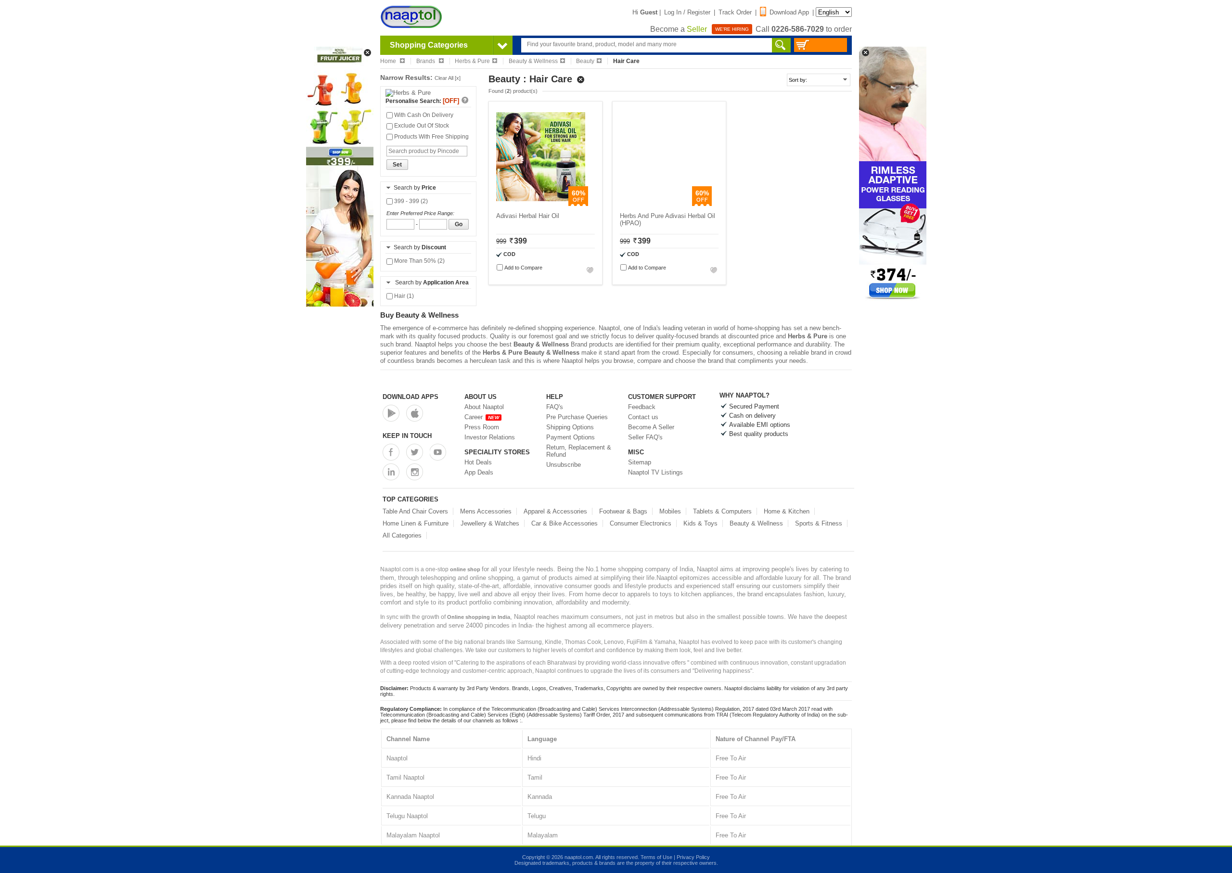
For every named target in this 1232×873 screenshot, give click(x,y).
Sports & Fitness (818, 523)
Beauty (585, 61)
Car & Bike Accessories (564, 523)
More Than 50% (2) (419, 260)
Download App (789, 12)
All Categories (402, 535)
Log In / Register (687, 12)
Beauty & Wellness (533, 61)
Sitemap (639, 462)
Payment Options (570, 437)
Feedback (641, 407)
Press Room (481, 427)
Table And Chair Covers (415, 511)
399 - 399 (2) (410, 201)
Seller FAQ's (645, 437)
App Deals (478, 472)
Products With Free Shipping (431, 136)
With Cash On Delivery (423, 115)
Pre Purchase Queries (577, 417)
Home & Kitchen (786, 511)
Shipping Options (570, 427)
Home (389, 61)
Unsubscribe (563, 464)
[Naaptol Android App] (391, 413)
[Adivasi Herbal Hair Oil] (540, 203)
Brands (426, 61)
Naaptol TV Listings (655, 472)
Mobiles (670, 511)
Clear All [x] (448, 78)
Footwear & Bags (623, 511)
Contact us (643, 417)
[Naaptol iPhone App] (414, 413)
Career (481, 417)
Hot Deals (478, 462)
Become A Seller (651, 427)
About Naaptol (484, 407)
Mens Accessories (486, 511)
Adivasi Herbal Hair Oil (527, 215)
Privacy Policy (693, 857)
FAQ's (554, 407)
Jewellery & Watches (490, 523)
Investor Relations (489, 437)
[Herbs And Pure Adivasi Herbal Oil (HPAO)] (664, 203)
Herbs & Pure (472, 61)
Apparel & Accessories (555, 511)
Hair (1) (403, 296)
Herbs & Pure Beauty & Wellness (531, 352)
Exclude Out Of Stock (421, 125)
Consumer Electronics (640, 523)
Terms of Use (656, 857)
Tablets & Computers (722, 511)
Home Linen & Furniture (416, 523)
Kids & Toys (700, 523)
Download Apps (410, 396)
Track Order (735, 12)
